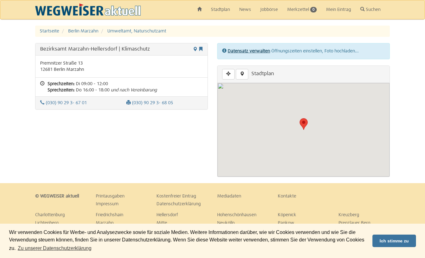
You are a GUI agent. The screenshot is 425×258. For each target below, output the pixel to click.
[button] (304, 124)
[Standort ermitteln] (228, 74)
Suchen (373, 9)
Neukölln (226, 223)
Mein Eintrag (338, 9)
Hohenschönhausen (236, 215)
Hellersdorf (167, 215)
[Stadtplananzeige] (195, 49)
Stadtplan (220, 9)
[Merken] (200, 49)
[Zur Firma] (242, 74)
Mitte (161, 223)
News (245, 9)
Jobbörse (269, 9)
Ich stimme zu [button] (394, 240)
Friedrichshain (109, 215)
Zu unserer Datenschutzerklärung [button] (54, 248)
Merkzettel (301, 9)
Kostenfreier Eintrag (176, 196)
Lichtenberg (46, 223)
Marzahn (105, 223)
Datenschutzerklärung (178, 204)
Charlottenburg (50, 215)
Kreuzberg (349, 215)
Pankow (286, 223)
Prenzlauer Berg (354, 223)
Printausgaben (110, 196)
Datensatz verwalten (249, 51)
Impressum (107, 204)
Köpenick (287, 215)
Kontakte (287, 196)
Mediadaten (229, 196)
